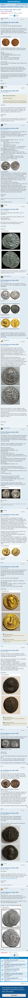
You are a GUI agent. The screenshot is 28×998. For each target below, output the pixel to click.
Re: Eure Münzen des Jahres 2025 (9, 90)
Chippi (2, 562)
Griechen (10, 961)
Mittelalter (10, 975)
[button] (18, 16)
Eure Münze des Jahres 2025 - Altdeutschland (14, 964)
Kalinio (2, 729)
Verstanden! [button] (14, 995)
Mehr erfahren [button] (10, 991)
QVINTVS (13, 974)
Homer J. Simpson (8, 11)
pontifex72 (5, 510)
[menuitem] (3, 4)
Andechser (13, 979)
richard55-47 (6, 888)
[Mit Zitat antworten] (22, 19)
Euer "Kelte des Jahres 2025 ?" (11, 978)
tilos (12, 970)
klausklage (6, 18)
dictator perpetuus (7, 276)
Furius (2, 766)
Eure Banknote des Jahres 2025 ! (11, 969)
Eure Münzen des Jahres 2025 (10, 9)
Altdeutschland (11, 966)
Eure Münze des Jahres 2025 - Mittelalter (13, 973)
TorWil (12, 965)
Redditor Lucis (6, 340)
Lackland (5, 86)
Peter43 (5, 124)
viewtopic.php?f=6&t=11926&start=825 (9, 878)
